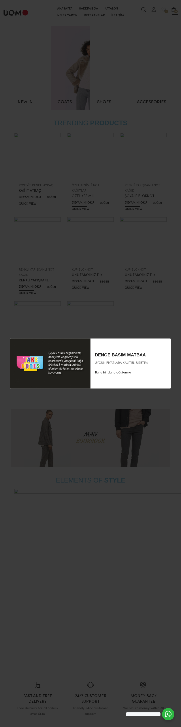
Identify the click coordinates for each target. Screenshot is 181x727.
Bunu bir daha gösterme (113, 372)
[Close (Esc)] (166, 343)
